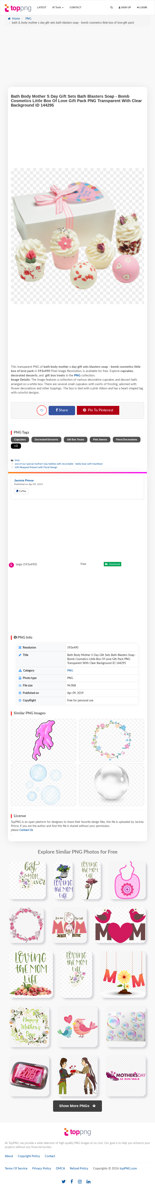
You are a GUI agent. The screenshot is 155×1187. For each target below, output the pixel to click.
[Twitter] (64, 1182)
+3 (16, 445)
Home (15, 18)
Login (143, 7)
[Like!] (42, 410)
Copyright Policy (29, 1156)
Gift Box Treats (75, 439)
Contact (75, 7)
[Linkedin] (88, 1182)
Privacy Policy (41, 1168)
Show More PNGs (74, 1106)
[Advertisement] (77, 58)
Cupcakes (20, 439)
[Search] (111, 7)
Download (114, 564)
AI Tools (57, 7)
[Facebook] (71, 1182)
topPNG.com (128, 1168)
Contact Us (26, 830)
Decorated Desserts (46, 439)
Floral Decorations (126, 439)
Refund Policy (79, 1168)
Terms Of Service (16, 1168)
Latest (41, 7)
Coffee (22, 491)
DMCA (60, 1168)
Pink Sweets (100, 439)
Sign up (125, 7)
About (9, 1156)
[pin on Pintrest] (40, 866)
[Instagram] (80, 1182)
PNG (28, 18)
